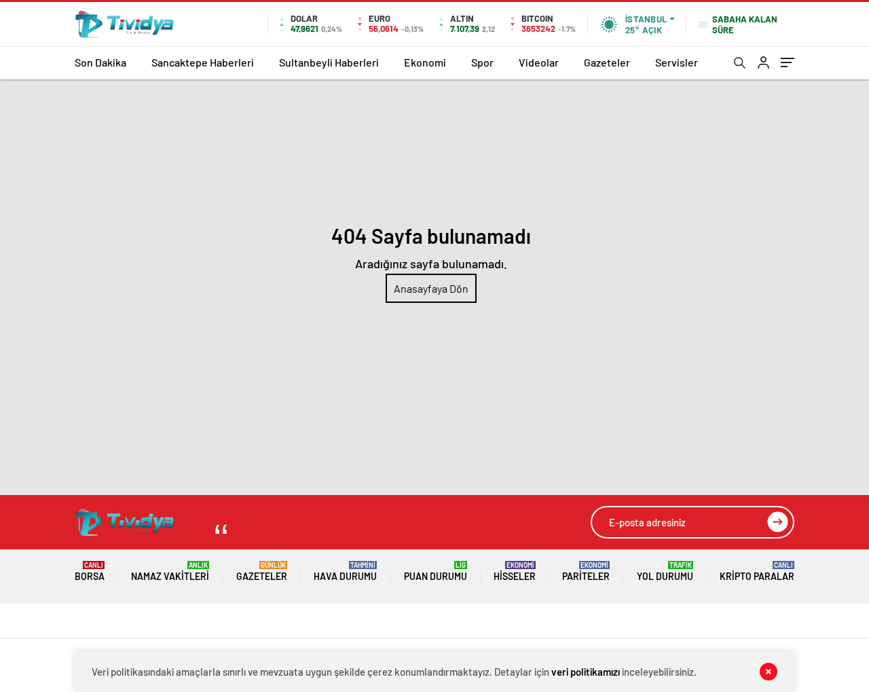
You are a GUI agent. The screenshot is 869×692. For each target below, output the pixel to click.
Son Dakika (100, 62)
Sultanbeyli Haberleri (329, 62)
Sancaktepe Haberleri (202, 62)
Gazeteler (607, 62)
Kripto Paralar (757, 571)
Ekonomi (425, 62)
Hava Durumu (345, 571)
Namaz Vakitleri (170, 571)
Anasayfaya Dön (431, 288)
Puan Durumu (435, 571)
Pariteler (586, 571)
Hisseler (515, 571)
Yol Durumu (665, 571)
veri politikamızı (585, 672)
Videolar (539, 62)
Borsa (90, 571)
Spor (482, 62)
